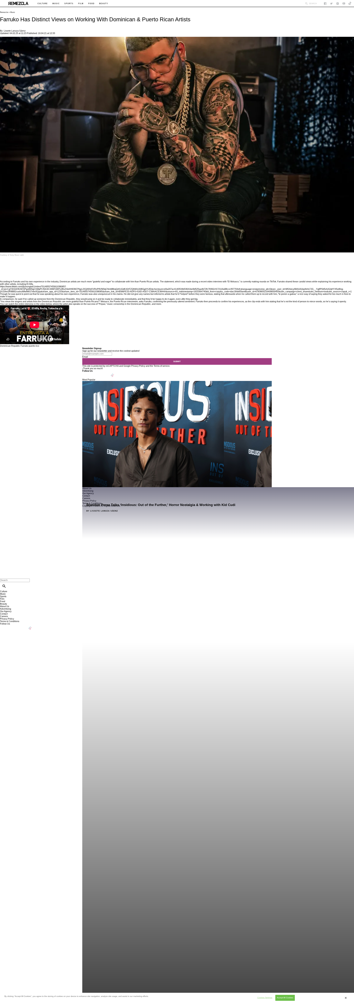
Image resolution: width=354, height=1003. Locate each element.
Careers (4, 616)
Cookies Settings (264, 998)
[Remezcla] (18, 3)
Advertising (5, 609)
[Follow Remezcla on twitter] (331, 3)
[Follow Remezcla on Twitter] (92, 373)
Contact (4, 614)
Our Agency (5, 611)
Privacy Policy (138, 366)
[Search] (306, 3)
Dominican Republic (10, 346)
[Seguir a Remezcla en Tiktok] (350, 3)
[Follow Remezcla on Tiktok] (112, 373)
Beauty (3, 604)
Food (2, 601)
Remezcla (4, 12)
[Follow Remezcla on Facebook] (325, 3)
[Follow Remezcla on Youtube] (106, 373)
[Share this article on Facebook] (10, 263)
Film (2, 599)
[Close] (346, 998)
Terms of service (162, 366)
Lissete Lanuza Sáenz (15, 31)
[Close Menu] (3, 575)
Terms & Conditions (9, 621)
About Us (4, 606)
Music (12, 12)
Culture (3, 591)
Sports (3, 596)
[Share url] (3, 277)
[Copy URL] (6, 271)
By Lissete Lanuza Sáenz (102, 511)
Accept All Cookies (285, 998)
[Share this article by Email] (23, 263)
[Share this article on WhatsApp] (3, 263)
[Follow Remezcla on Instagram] (338, 3)
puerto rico (34, 346)
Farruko (24, 346)
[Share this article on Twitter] (17, 263)
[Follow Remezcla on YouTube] (344, 3)
